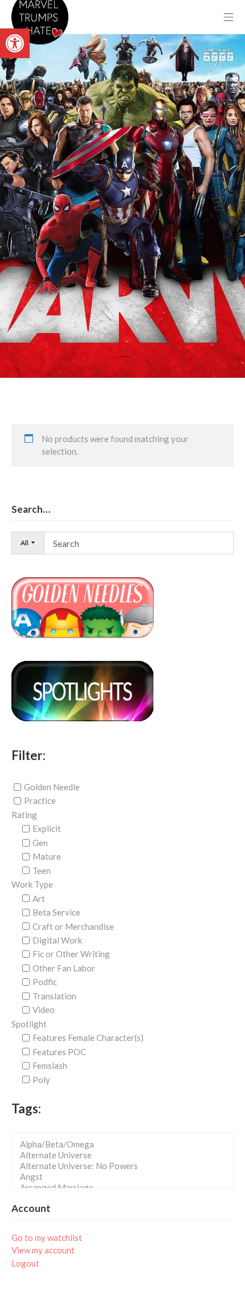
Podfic (44, 982)
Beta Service (56, 912)
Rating (24, 815)
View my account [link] (43, 1250)
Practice (40, 800)
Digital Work (57, 940)
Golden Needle (52, 787)
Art (38, 898)
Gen (40, 843)
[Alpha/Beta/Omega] (126, 1144)
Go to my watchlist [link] (46, 1237)
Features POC (59, 1052)
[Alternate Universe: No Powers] (126, 1166)
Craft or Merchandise (73, 926)
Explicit (46, 828)
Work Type (32, 884)
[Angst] (126, 1176)
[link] (15, 43)
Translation (54, 996)
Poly (41, 1079)
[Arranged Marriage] (126, 1187)
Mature (46, 856)
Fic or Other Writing (71, 954)
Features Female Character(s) (88, 1037)
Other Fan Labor (63, 968)
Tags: (26, 1108)
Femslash (49, 1065)
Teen (41, 870)
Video (43, 1009)
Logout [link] (25, 1263)
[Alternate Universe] (126, 1155)
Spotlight (29, 1024)
